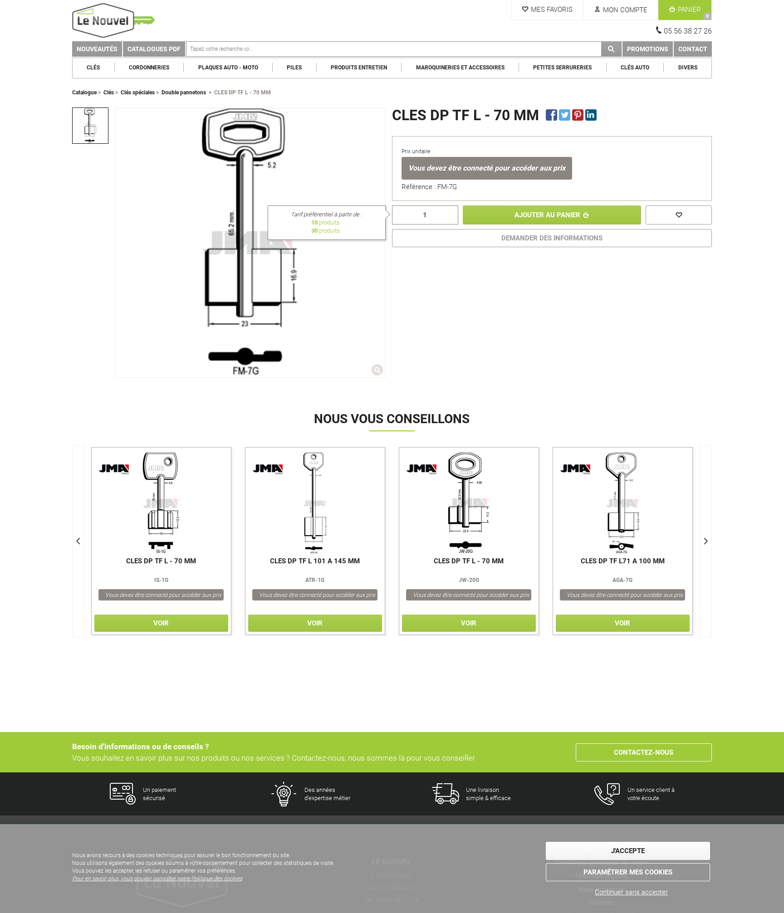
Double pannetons (184, 92)
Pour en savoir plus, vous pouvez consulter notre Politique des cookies (157, 878)
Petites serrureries (562, 67)
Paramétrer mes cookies (627, 872)
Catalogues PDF (154, 49)
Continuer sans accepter (631, 892)
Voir (161, 623)
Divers (687, 67)
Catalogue (84, 92)
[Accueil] (115, 20)
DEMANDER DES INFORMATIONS (552, 238)
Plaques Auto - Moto (228, 67)
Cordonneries (149, 67)
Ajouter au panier (547, 215)
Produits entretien (359, 67)
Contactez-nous (643, 752)
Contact (692, 49)
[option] (90, 125)
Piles (294, 67)
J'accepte (628, 851)
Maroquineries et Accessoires (460, 67)
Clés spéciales (138, 92)
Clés (93, 67)
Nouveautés (97, 49)
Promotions (647, 49)
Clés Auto (635, 67)
